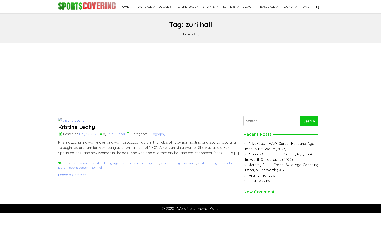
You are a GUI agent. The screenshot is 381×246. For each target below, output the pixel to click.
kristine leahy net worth (215, 163)
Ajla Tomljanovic (262, 175)
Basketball (186, 7)
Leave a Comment (73, 175)
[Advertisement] (190, 78)
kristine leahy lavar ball (177, 163)
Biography (158, 134)
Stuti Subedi (116, 134)
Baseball (267, 7)
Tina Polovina (259, 180)
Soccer (164, 7)
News (304, 7)
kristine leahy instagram (139, 163)
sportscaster (78, 168)
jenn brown (81, 163)
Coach (248, 7)
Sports (209, 7)
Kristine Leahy (76, 127)
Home (124, 7)
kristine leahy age (106, 163)
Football (144, 7)
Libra (61, 168)
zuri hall (97, 168)
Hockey (287, 7)
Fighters (228, 7)
